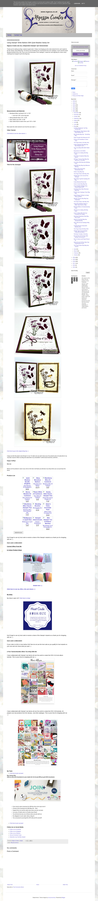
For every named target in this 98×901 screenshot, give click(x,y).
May (75, 126)
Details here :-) (37, 585)
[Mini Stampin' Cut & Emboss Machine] (48, 523)
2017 (74, 263)
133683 (27, 500)
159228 (37, 498)
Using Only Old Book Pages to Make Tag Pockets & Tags (80, 204)
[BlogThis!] (27, 840)
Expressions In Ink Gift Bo (79, 150)
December (76, 112)
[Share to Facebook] (30, 840)
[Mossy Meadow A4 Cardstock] (27, 495)
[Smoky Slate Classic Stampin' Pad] (48, 495)
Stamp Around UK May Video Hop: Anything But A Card (81, 243)
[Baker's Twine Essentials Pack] (48, 509)
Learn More (77, 3)
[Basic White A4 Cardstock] (37, 494)
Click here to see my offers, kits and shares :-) (21, 589)
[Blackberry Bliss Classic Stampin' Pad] (27, 507)
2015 (74, 265)
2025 (74, 103)
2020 (74, 257)
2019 (74, 259)
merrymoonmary (51, 897)
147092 (27, 513)
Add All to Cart (18, 532)
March (75, 251)
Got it (83, 3)
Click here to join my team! (16, 773)
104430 (37, 524)
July (75, 122)
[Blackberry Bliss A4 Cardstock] (48, 482)
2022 (74, 109)
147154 (37, 486)
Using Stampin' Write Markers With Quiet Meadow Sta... (82, 132)
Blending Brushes (37, 507)
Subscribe (80, 54)
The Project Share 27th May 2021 (81, 142)
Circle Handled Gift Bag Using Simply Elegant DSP (80, 186)
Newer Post (10, 884)
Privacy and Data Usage (78, 95)
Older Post (65, 884)
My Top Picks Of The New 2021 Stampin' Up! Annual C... (81, 236)
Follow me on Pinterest (15, 833)
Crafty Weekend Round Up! (80, 181)
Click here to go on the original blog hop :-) (18, 451)
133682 (47, 486)
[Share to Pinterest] (31, 840)
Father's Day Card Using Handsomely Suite (79, 169)
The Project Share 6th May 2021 (81, 228)
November (76, 114)
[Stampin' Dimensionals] (37, 519)
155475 (47, 514)
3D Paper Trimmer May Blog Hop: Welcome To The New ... (81, 160)
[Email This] (26, 840)
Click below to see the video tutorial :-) (16, 133)
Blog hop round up (14, 842)
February (76, 253)
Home (9, 35)
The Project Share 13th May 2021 (81, 201)
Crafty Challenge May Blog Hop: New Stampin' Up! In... (81, 145)
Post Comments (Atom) (18, 887)
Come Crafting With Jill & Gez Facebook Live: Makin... (80, 213)
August (75, 120)
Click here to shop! (25, 598)
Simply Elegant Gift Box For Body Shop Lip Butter (81, 196)
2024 (74, 105)
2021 (74, 110)
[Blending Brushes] (37, 506)
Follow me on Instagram (15, 831)
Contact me (18, 35)
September (76, 118)
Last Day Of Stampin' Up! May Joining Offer (80, 128)
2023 (74, 107)
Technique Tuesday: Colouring (81, 234)
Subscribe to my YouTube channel (17, 837)
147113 (47, 500)
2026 (74, 101)
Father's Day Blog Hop (79, 171)
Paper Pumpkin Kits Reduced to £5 (82, 137)
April (75, 249)
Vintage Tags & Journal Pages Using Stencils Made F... (80, 231)
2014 (74, 267)
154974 (27, 524)
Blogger (63, 897)
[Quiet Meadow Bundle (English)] (27, 483)
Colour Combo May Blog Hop (80, 183)
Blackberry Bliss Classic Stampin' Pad (27, 511)
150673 (47, 528)
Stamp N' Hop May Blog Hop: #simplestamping (80, 220)
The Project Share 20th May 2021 (81, 173)
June (75, 124)
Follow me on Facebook (15, 829)
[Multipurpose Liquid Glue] (27, 519)
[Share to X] (29, 840)
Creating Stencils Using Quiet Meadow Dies (80, 226)
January (76, 254)
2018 (74, 261)
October (76, 116)
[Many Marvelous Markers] (37, 482)
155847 (27, 488)
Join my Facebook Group (15, 835)
